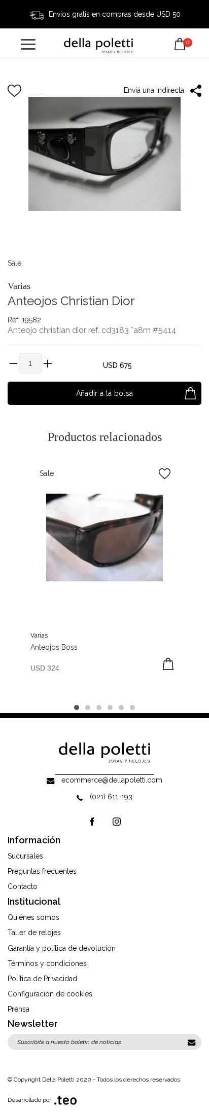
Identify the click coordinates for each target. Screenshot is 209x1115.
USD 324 (44, 668)
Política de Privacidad (42, 979)
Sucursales (25, 856)
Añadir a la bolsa (104, 393)
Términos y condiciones (47, 963)
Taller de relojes (34, 932)
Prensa (18, 1009)
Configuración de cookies (50, 994)
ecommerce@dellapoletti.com (111, 780)
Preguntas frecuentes (42, 871)
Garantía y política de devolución (62, 948)
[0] (180, 36)
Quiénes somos (33, 917)
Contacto (23, 886)
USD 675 (117, 365)
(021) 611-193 (111, 797)
